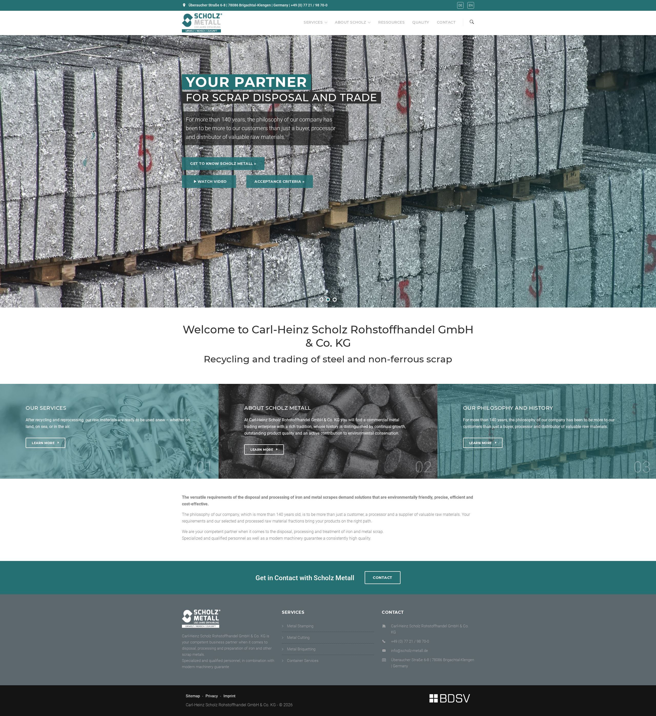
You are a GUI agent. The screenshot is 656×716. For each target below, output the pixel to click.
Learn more (43, 443)
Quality (420, 22)
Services (313, 22)
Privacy (212, 696)
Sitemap (193, 696)
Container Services (303, 660)
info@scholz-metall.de (409, 650)
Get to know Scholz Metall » (223, 162)
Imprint (229, 696)
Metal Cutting (298, 637)
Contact (446, 22)
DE (460, 5)
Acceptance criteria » (279, 180)
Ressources (391, 22)
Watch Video (212, 180)
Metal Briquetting (301, 649)
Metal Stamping (300, 626)
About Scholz (350, 22)
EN (471, 5)
